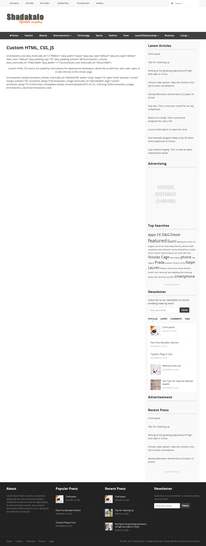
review (180, 268)
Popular (152, 319)
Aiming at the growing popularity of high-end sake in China (130, 525)
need (180, 253)
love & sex (159, 246)
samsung (163, 272)
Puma (182, 263)
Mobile (99, 3)
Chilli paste (154, 53)
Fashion (29, 35)
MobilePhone (183, 250)
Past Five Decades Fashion (68, 510)
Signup (184, 310)
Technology (83, 3)
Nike (171, 258)
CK (159, 234)
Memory (178, 246)
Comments (176, 319)
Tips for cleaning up (159, 62)
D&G (165, 234)
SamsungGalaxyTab (175, 272)
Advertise (30, 541)
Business (14, 3)
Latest (163, 319)
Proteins (176, 263)
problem (168, 263)
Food (126, 35)
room (156, 272)
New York (187, 253)
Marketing (63, 3)
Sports (99, 35)
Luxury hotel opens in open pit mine (167, 129)
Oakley (177, 258)
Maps (171, 246)
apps (152, 234)
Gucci (171, 241)
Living (183, 35)
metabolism (153, 250)
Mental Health (188, 246)
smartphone (184, 276)
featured (157, 240)
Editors (29, 3)
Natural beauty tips (169, 253)
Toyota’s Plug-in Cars (65, 522)
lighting (180, 242)
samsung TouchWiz (166, 277)
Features (44, 3)
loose (189, 242)
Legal (51, 541)
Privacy (42, 541)
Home (15, 35)
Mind (161, 250)
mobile (174, 250)
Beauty (43, 35)
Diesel (175, 234)
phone (186, 257)
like (185, 242)
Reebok (163, 268)
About (9, 541)
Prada (159, 262)
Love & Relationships (146, 35)
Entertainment (61, 35)
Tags (187, 319)
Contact (19, 541)
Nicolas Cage (158, 257)
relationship (172, 268)
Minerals (167, 250)
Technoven (195, 541)
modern (157, 253)
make (166, 246)
